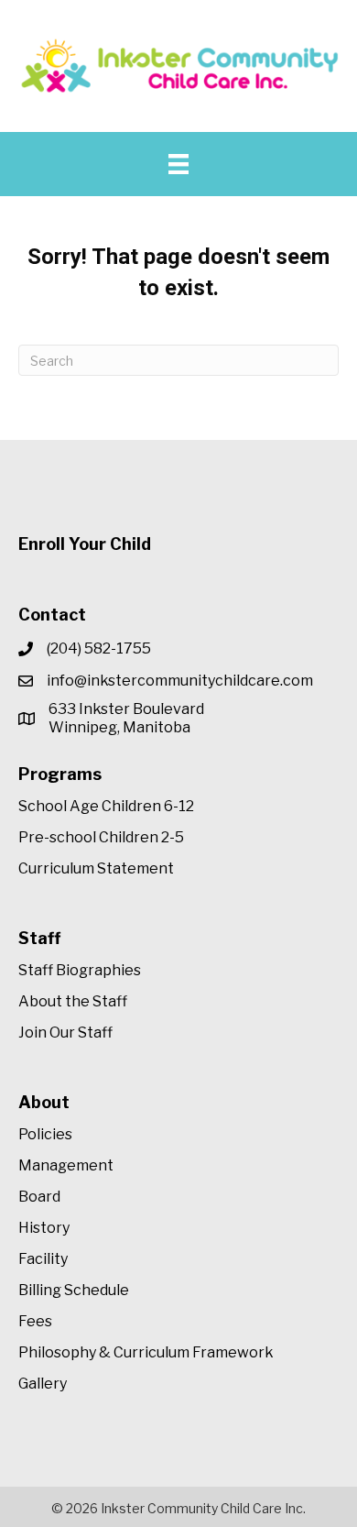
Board (39, 1196)
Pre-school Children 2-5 (101, 837)
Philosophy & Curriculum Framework (146, 1352)
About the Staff (72, 1001)
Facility (43, 1259)
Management (66, 1165)
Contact (52, 614)
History (44, 1227)
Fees (35, 1321)
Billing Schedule (73, 1290)
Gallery (42, 1383)
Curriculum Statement (96, 868)
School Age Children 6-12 (106, 806)
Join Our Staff (65, 1032)
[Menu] (178, 164)
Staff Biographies (79, 970)
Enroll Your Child (84, 544)
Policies (45, 1134)
